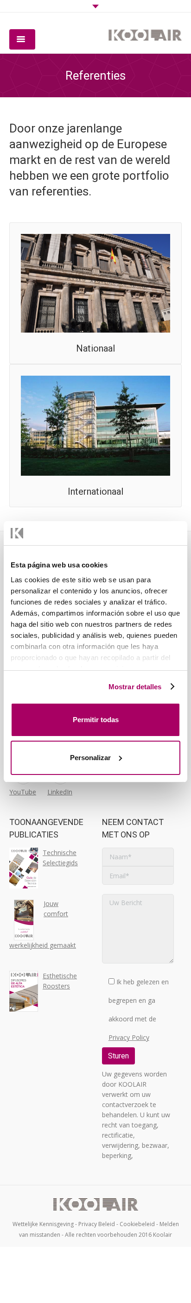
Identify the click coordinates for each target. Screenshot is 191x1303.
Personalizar (90, 758)
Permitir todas (96, 720)
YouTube (22, 791)
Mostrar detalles (135, 687)
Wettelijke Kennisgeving (43, 1224)
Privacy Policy (128, 1037)
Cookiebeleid (137, 1224)
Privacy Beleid (96, 1224)
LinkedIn (59, 791)
